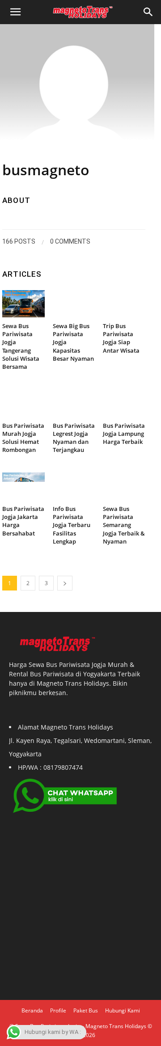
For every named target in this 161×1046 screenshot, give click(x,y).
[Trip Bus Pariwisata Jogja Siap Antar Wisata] (124, 304)
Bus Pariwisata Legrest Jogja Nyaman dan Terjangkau (74, 438)
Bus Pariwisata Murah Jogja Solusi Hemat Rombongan (23, 438)
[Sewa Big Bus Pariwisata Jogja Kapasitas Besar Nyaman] (74, 304)
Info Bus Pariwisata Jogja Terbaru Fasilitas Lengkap (71, 525)
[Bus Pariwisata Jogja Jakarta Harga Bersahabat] (23, 486)
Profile (58, 1010)
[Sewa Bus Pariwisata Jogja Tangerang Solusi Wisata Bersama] (23, 304)
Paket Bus (85, 1010)
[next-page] (64, 583)
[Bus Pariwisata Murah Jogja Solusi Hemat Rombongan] (23, 403)
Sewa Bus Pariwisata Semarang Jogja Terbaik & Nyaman (124, 525)
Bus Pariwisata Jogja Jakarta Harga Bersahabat (23, 521)
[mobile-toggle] (15, 12)
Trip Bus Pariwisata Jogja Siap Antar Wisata (121, 338)
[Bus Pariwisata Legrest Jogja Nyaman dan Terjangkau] (74, 403)
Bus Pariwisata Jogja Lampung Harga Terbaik (124, 434)
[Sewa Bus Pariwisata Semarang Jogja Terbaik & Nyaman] (124, 486)
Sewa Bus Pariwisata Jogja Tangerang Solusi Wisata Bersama (20, 346)
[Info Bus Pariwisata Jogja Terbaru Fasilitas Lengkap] (74, 486)
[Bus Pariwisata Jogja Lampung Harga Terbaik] (124, 403)
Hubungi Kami (122, 1010)
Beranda (32, 1010)
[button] (148, 12)
